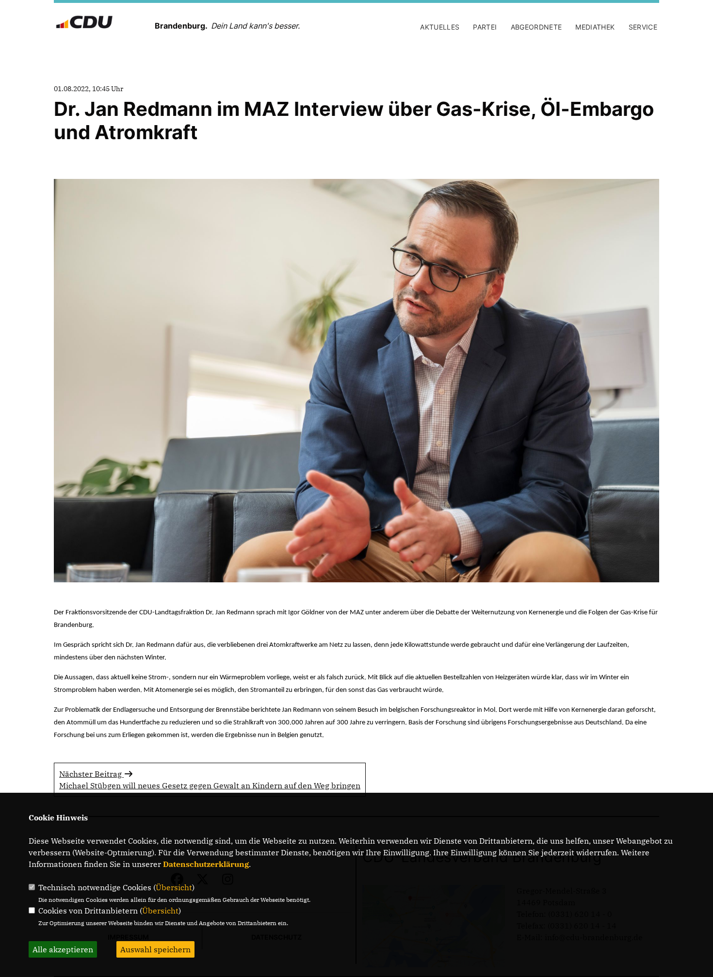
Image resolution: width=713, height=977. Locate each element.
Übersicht (174, 887)
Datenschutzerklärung (206, 864)
